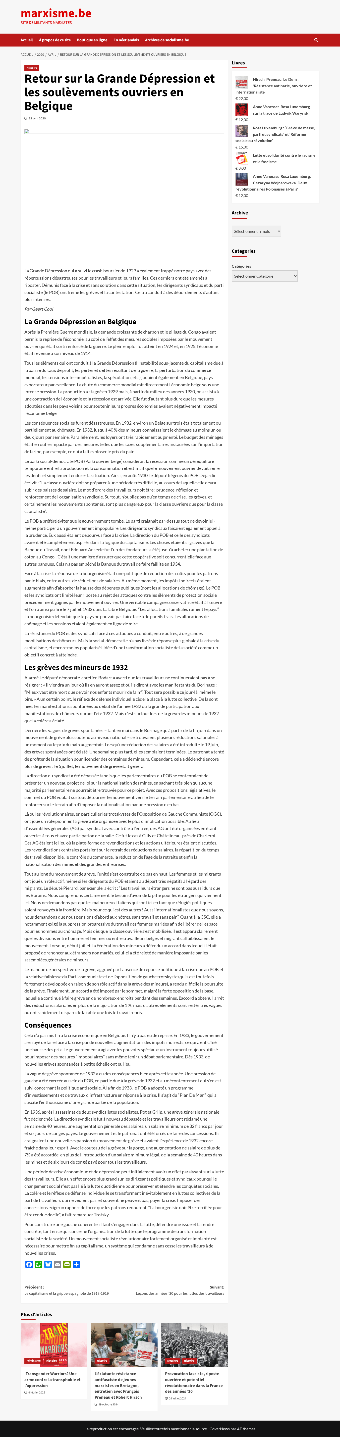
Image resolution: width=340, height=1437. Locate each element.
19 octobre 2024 (108, 1404)
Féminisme (34, 1361)
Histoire (32, 68)
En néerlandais (126, 40)
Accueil (27, 40)
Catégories (241, 266)
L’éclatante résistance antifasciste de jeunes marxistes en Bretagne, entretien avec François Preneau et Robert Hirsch (118, 1385)
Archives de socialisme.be (167, 40)
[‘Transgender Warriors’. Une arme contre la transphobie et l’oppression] (54, 1345)
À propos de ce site (55, 40)
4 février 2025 (36, 1392)
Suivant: (180, 1290)
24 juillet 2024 (177, 1398)
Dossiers (172, 1361)
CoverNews (220, 1428)
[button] (316, 40)
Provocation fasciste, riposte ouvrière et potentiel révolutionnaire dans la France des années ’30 (194, 1382)
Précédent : (66, 1290)
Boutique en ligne (92, 40)
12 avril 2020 (37, 118)
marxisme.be (56, 13)
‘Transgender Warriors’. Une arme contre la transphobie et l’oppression (52, 1380)
